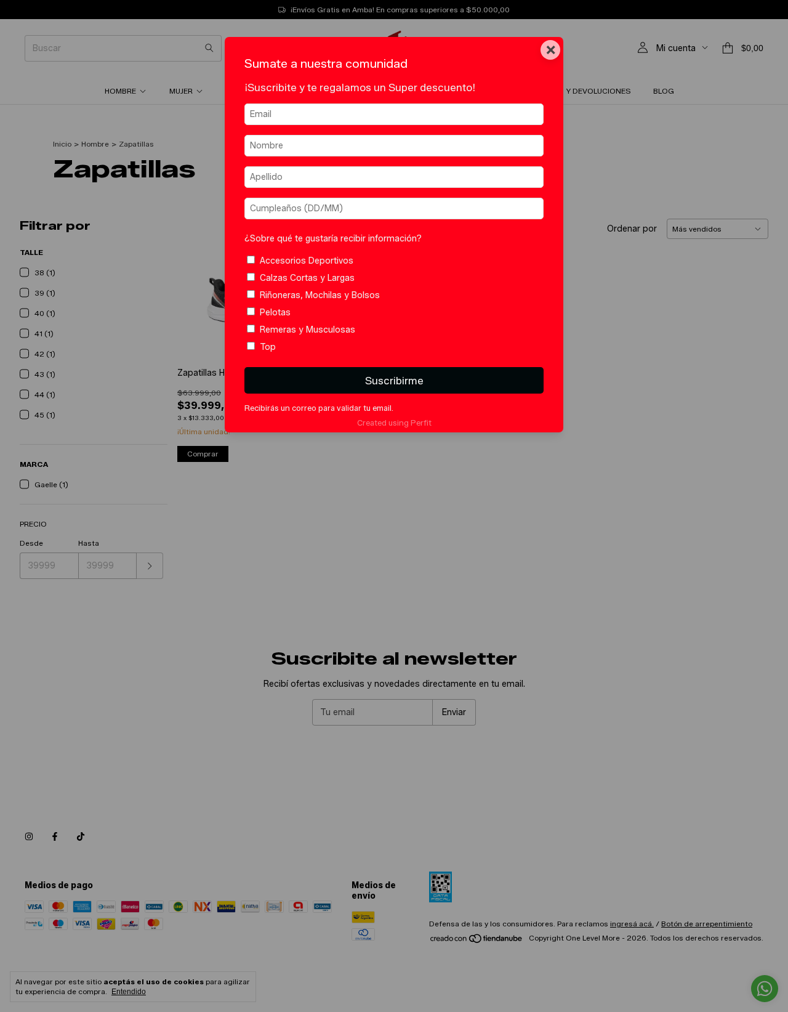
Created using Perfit (394, 422)
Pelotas (275, 312)
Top (268, 347)
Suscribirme (394, 380)
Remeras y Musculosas (307, 330)
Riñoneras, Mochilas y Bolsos (320, 295)
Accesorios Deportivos (306, 261)
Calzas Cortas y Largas (307, 278)
